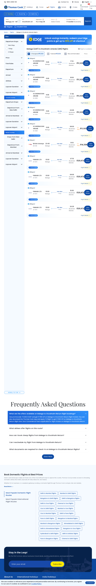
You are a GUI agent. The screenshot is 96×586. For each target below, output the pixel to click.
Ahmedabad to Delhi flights (73, 523)
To (23, 19)
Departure (39, 19)
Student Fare (22, 27)
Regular (10, 27)
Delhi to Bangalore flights (70, 498)
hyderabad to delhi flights (49, 533)
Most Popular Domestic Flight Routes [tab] (18, 494)
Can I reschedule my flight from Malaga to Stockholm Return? (35, 442)
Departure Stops (12, 41)
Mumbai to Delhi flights (68, 493)
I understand (90, 582)
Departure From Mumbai (13, 146)
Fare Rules (9, 63)
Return (53, 19)
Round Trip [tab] (22, 14)
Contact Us (65, 2)
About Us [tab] (8, 577)
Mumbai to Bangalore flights (50, 523)
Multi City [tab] (34, 14)
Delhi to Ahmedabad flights (49, 528)
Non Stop (11, 45)
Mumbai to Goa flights (65, 508)
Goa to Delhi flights (47, 508)
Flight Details (84, 70)
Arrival (8, 75)
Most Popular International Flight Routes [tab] (17, 500)
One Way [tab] (10, 14)
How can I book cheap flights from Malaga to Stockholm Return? (36, 435)
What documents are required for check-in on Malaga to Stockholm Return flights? (44, 449)
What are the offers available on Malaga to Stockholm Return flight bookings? (42, 413)
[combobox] (11, 22)
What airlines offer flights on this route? (26, 428)
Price (7, 58)
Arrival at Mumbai (12, 116)
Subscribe (57, 564)
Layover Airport (11, 92)
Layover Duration (12, 87)
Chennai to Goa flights (65, 503)
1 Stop (10, 49)
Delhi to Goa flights (47, 503)
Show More (48, 457)
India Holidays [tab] (49, 577)
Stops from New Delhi (13, 138)
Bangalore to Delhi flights (49, 498)
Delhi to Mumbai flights (48, 493)
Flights (52, 7)
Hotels (63, 7)
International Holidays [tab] (27, 577)
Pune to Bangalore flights (49, 539)
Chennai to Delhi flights (70, 539)
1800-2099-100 (12, 2)
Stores (76, 2)
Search (88, 21)
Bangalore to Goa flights (72, 528)
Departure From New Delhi (13, 109)
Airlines (8, 81)
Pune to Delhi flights (47, 518)
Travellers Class (70, 19)
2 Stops (11, 52)
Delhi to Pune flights (66, 513)
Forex (41, 7)
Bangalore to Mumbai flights (68, 518)
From (7, 19)
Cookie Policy (36, 584)
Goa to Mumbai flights (48, 513)
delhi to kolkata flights (70, 533)
